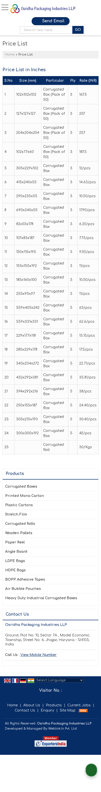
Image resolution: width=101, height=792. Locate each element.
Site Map (68, 710)
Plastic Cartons (19, 505)
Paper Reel (15, 542)
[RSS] (83, 710)
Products (15, 473)
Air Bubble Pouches (23, 589)
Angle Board (16, 551)
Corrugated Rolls (20, 524)
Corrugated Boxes (21, 486)
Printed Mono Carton (24, 496)
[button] (38, 655)
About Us (31, 705)
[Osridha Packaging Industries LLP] (45, 8)
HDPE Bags (15, 570)
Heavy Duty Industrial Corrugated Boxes (41, 598)
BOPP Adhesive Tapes (25, 579)
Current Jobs (79, 705)
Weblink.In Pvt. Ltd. (62, 728)
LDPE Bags (15, 561)
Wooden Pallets (18, 533)
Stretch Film (16, 514)
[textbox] (47, 30)
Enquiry (47, 710)
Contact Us (25, 710)
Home (9, 54)
